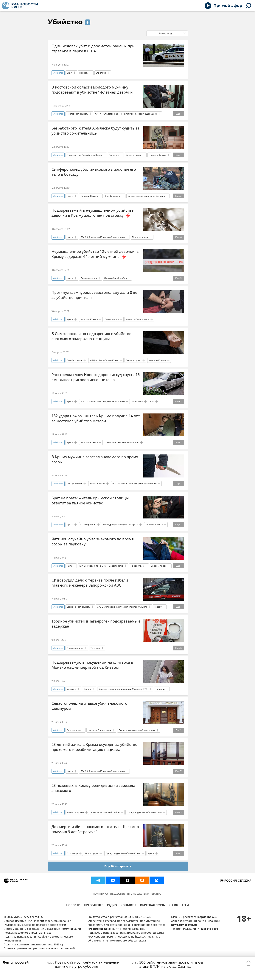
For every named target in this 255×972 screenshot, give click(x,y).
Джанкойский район (115, 278)
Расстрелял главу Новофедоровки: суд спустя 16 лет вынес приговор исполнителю (96, 377)
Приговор (137, 401)
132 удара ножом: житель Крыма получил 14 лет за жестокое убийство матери (96, 418)
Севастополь (112, 319)
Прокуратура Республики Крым (84, 155)
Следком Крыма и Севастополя (122, 442)
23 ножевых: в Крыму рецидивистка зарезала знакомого (93, 788)
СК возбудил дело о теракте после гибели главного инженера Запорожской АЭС (90, 583)
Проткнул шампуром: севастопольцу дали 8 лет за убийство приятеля (95, 295)
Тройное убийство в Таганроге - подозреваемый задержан (96, 624)
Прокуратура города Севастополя (137, 730)
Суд (152, 401)
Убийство (65, 22)
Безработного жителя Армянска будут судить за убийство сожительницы (95, 131)
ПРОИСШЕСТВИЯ (138, 894)
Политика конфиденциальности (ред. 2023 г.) (33, 945)
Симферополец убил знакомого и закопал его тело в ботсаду (94, 172)
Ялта (69, 566)
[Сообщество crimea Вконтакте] (113, 880)
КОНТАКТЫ (128, 905)
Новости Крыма (157, 155)
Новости (83, 73)
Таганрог (95, 648)
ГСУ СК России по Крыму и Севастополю (102, 237)
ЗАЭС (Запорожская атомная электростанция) (122, 607)
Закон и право (134, 155)
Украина (71, 689)
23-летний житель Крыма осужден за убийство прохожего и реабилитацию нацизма (94, 747)
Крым (70, 196)
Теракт (157, 607)
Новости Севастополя (137, 319)
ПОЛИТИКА (100, 894)
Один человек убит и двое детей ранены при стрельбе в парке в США (93, 49)
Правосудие (137, 566)
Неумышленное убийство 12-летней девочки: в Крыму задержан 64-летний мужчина (95, 254)
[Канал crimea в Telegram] (98, 880)
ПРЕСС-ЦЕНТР (93, 905)
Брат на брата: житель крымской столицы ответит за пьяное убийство (90, 501)
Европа (87, 689)
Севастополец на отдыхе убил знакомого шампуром (89, 706)
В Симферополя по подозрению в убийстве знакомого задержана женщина (91, 336)
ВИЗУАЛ (156, 894)
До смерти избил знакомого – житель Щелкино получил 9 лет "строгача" (95, 829)
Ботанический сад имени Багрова (146, 196)
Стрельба (101, 73)
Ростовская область (77, 113)
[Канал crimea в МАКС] (157, 880)
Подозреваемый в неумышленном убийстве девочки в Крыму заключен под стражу (92, 213)
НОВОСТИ (73, 905)
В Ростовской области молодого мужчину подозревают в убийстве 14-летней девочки (92, 90)
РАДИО (112, 905)
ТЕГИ (185, 905)
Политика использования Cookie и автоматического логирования (38, 939)
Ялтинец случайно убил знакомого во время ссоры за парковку (93, 542)
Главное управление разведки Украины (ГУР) (123, 689)
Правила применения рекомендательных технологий (39, 949)
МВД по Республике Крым (104, 360)
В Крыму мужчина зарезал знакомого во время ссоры (95, 459)
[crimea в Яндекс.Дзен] (127, 880)
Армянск (114, 155)
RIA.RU (173, 905)
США (69, 73)
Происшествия (140, 237)
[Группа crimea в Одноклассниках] (142, 880)
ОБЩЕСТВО (117, 894)
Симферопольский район (105, 812)
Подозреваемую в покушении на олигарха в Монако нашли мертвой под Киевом (92, 665)
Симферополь (112, 196)
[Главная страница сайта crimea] (20, 5)
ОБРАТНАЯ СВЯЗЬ (152, 905)
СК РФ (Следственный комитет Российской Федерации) (126, 113)
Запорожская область (78, 607)
